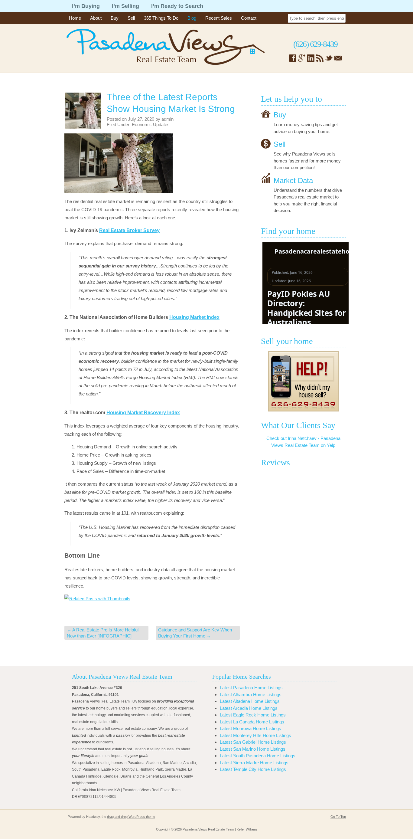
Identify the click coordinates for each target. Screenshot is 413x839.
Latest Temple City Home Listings (253, 769)
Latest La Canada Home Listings (252, 721)
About (96, 18)
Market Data (293, 180)
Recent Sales (218, 18)
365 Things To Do (161, 18)
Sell (131, 18)
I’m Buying (86, 6)
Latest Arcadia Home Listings (249, 708)
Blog (191, 18)
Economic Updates (151, 124)
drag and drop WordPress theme (131, 816)
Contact (248, 18)
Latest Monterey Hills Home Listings (255, 735)
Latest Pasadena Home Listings (251, 687)
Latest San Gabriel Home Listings (253, 742)
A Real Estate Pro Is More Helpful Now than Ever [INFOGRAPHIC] (102, 632)
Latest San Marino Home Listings (252, 749)
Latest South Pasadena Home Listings (257, 755)
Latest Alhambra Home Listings (250, 694)
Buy (115, 18)
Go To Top (338, 816)
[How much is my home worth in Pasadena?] (303, 381)
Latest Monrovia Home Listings (250, 728)
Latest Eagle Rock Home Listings (253, 714)
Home (75, 18)
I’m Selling (125, 6)
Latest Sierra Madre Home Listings (254, 762)
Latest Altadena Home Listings (250, 701)
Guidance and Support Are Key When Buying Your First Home (195, 632)
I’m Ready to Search (177, 6)
